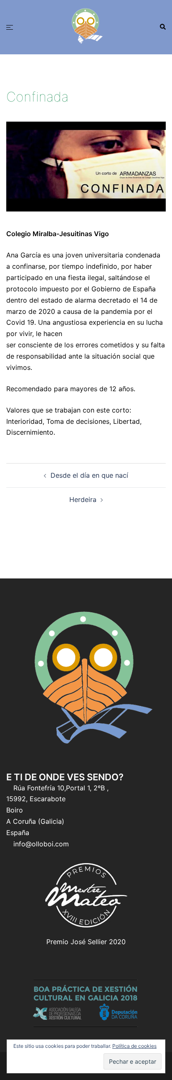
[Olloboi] (86, 26)
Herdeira (82, 499)
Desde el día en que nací (89, 475)
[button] (162, 27)
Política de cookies (134, 1046)
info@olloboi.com (41, 844)
